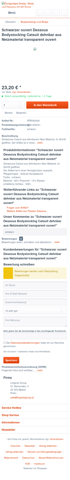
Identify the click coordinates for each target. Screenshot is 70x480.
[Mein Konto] (56, 12)
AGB (27, 463)
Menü (11, 13)
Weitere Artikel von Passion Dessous (26, 211)
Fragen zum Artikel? (17, 207)
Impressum (39, 463)
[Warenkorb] (64, 12)
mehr (40, 142)
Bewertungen (9, 238)
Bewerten (21, 112)
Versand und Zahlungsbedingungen (44, 451)
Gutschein (16, 445)
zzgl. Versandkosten (21, 91)
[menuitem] (8, 12)
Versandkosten (56, 439)
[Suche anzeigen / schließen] (39, 12)
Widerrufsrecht (11, 457)
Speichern (11, 360)
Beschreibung (10, 136)
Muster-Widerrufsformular (51, 457)
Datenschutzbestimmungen (25, 342)
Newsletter (30, 445)
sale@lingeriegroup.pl (22, 397)
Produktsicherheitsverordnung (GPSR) (24, 366)
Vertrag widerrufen (48, 445)
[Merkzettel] (48, 12)
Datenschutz (28, 457)
